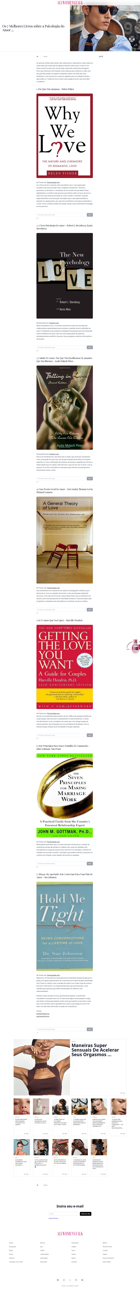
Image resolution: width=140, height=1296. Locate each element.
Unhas (11, 1243)
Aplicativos (43, 1262)
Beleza (105, 1243)
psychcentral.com (42, 1016)
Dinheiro (12, 1258)
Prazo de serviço (53, 1218)
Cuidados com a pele (16, 1262)
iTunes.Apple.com (53, 182)
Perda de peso (107, 1246)
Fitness (74, 1254)
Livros (73, 1250)
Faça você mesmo (108, 1258)
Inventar (74, 1262)
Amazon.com (54, 323)
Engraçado (12, 1246)
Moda (11, 1250)
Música (42, 1243)
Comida (105, 1250)
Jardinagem (44, 1258)
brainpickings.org (42, 1014)
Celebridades (44, 1254)
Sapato (105, 1254)
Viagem (74, 1246)
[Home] (37, 56)
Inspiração (75, 1243)
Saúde (45, 56)
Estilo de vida (85, 1214)
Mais (89, 215)
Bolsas (74, 1258)
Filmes (11, 1254)
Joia (41, 1246)
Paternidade (107, 1262)
